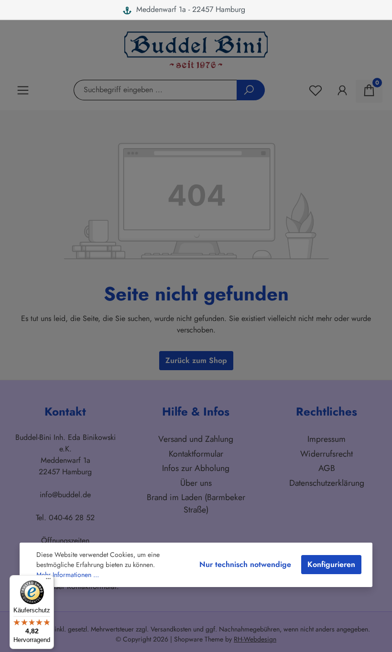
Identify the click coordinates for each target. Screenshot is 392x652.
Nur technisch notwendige (245, 564)
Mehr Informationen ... (67, 574)
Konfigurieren (331, 564)
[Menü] (48, 581)
